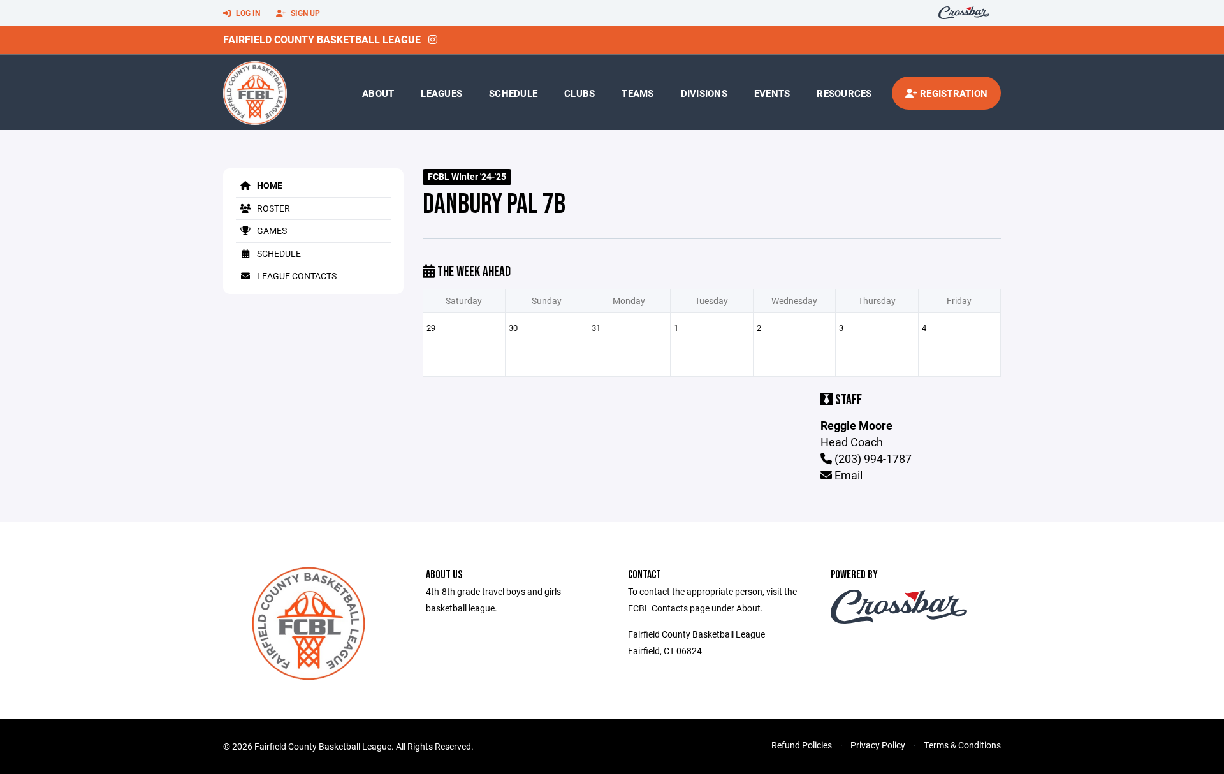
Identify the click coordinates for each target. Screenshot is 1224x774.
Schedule (513, 93)
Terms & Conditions (962, 745)
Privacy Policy (877, 745)
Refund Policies (801, 745)
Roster (272, 208)
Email (847, 475)
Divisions (704, 93)
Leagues (441, 93)
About (378, 93)
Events (772, 93)
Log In (247, 13)
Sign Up (304, 13)
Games (271, 230)
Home (268, 185)
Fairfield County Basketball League (322, 39)
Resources (844, 93)
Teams (637, 93)
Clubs (579, 93)
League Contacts (296, 276)
